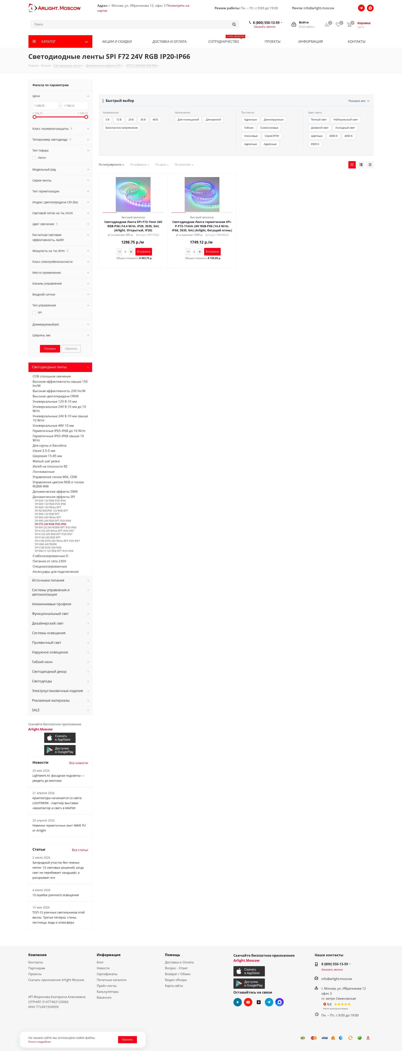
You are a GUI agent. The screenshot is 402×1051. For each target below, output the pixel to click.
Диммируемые (273, 119)
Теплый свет (319, 119)
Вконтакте (237, 1002)
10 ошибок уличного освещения (55, 895)
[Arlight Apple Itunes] (60, 738)
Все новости (78, 763)
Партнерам (36, 968)
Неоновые (251, 136)
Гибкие (248, 128)
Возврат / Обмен (178, 974)
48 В (155, 119)
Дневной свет (320, 128)
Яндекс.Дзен (258, 1002)
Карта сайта (174, 986)
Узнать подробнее (39, 1041)
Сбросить (71, 348)
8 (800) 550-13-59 (266, 23)
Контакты (35, 962)
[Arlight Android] (60, 750)
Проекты (35, 974)
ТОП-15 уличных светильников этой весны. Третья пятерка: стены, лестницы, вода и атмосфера (58, 917)
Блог (100, 962)
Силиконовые (269, 128)
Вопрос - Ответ (176, 968)
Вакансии (104, 997)
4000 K (348, 136)
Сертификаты (107, 974)
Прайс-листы (107, 986)
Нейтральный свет (346, 119)
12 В (118, 119)
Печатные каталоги (111, 980)
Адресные (250, 119)
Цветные (316, 136)
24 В (131, 119)
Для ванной (213, 119)
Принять (127, 1039)
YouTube (248, 1002)
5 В (107, 119)
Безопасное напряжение (122, 128)
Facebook (279, 1002)
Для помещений (188, 119)
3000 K (333, 136)
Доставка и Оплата (179, 962)
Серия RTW (272, 136)
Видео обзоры (176, 980)
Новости (103, 968)
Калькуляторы (108, 991)
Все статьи (80, 850)
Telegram (269, 1002)
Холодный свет (345, 128)
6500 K (315, 144)
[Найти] (234, 24)
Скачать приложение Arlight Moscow (56, 980)
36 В (143, 119)
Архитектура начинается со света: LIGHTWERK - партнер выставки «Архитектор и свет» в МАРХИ (57, 803)
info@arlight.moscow (319, 8)
